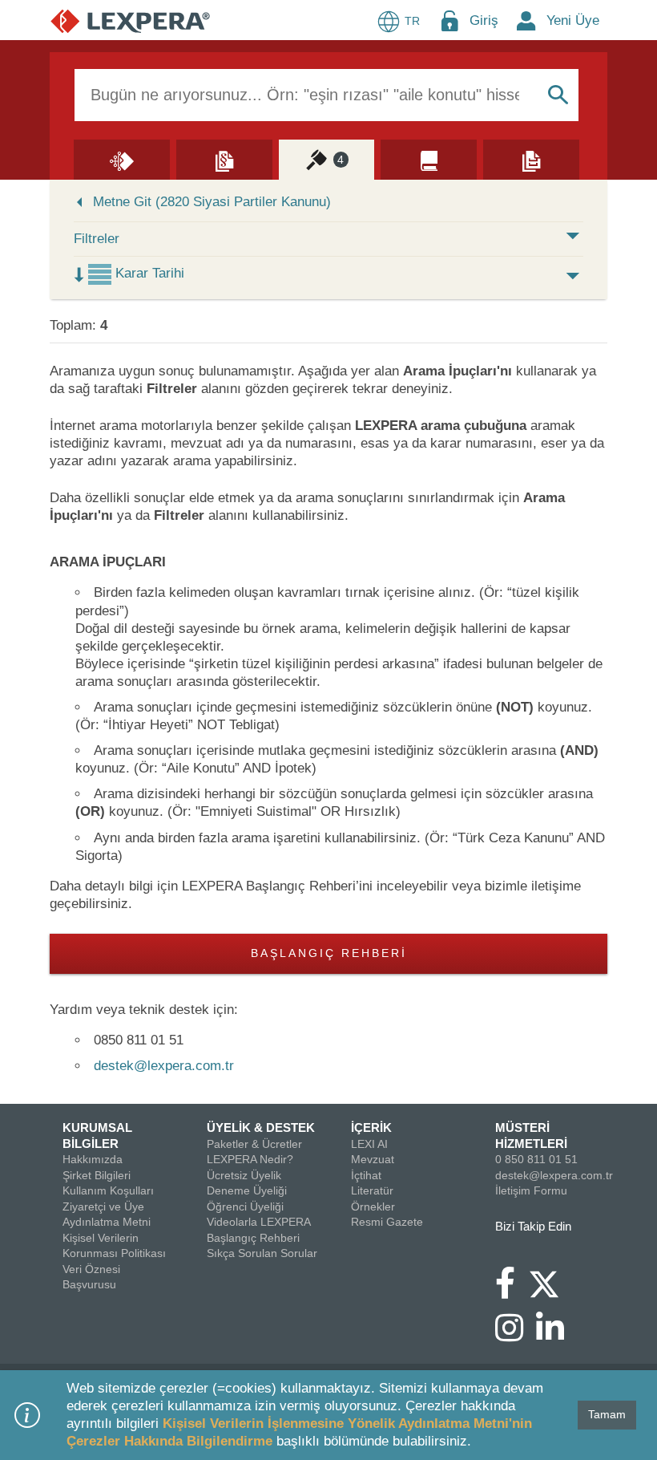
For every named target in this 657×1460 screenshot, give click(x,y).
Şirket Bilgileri (96, 1175)
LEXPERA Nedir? (250, 1159)
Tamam (607, 1414)
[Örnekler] (531, 159)
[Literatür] (429, 159)
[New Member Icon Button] (526, 20)
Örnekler (373, 1206)
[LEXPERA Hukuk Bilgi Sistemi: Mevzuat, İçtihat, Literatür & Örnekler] (130, 20)
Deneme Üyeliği (247, 1190)
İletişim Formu (531, 1190)
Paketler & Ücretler (254, 1144)
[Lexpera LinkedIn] (556, 1335)
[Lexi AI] (122, 159)
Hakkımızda (92, 1159)
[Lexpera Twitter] (550, 1281)
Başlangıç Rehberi (329, 953)
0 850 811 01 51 (536, 1159)
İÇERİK (371, 1127)
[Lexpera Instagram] (515, 1335)
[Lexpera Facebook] (511, 1290)
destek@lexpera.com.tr (164, 1065)
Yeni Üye (572, 20)
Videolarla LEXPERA (259, 1221)
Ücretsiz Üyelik (244, 1175)
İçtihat (366, 1175)
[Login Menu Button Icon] (449, 20)
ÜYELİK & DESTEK (261, 1127)
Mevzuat (372, 1159)
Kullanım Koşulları (108, 1190)
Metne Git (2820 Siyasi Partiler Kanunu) (212, 201)
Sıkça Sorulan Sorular (262, 1253)
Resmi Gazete (387, 1221)
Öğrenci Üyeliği (245, 1206)
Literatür (372, 1190)
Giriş (484, 20)
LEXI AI (369, 1144)
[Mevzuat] (224, 159)
